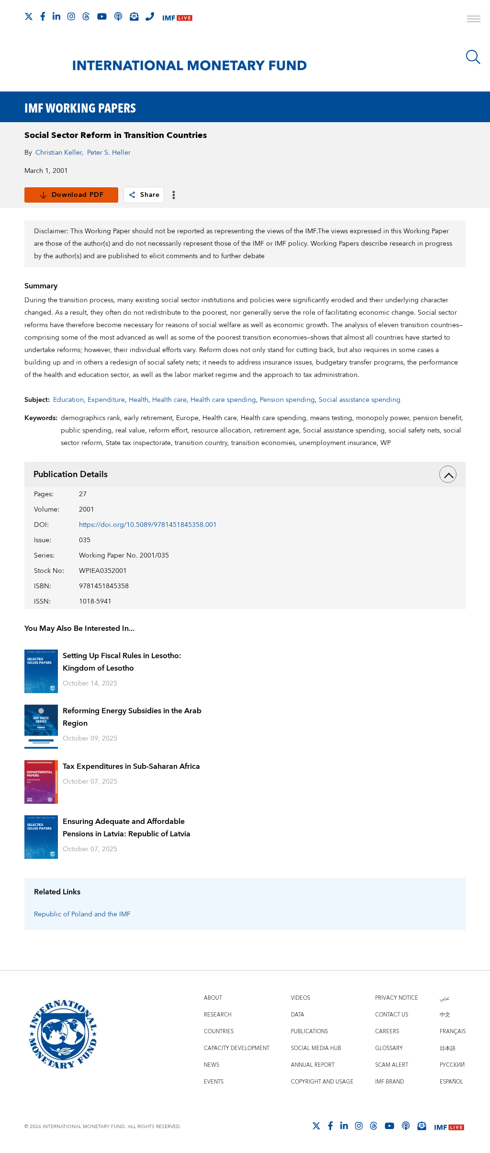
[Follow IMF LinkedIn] (56, 16)
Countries (219, 1031)
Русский (452, 1065)
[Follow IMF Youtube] (102, 16)
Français (453, 1031)
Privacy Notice (396, 998)
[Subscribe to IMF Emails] (134, 16)
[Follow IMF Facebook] (42, 16)
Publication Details (70, 474)
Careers (387, 1031)
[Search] (473, 57)
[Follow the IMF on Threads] (86, 16)
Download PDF (78, 195)
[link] (132, 195)
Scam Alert (391, 1065)
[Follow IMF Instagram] (71, 16)
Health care (169, 400)
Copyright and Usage (322, 1081)
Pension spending (287, 400)
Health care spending (223, 400)
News (211, 1065)
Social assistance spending (360, 400)
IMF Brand (389, 1081)
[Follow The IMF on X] (28, 16)
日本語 (448, 1048)
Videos (300, 998)
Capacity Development (236, 1048)
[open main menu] (473, 20)
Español (451, 1081)
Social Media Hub (316, 1048)
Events (213, 1081)
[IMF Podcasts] (405, 1125)
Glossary (389, 1048)
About (213, 998)
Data (297, 1014)
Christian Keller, (59, 153)
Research (218, 1014)
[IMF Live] (177, 17)
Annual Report (312, 1065)
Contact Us (391, 1014)
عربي (444, 998)
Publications (309, 1031)
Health (138, 400)
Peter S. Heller (109, 153)
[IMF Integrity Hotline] (149, 16)
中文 (445, 1014)
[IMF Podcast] (118, 16)
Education (68, 400)
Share (150, 195)
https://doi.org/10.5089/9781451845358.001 (148, 525)
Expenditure (106, 400)
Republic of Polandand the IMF (82, 914)
